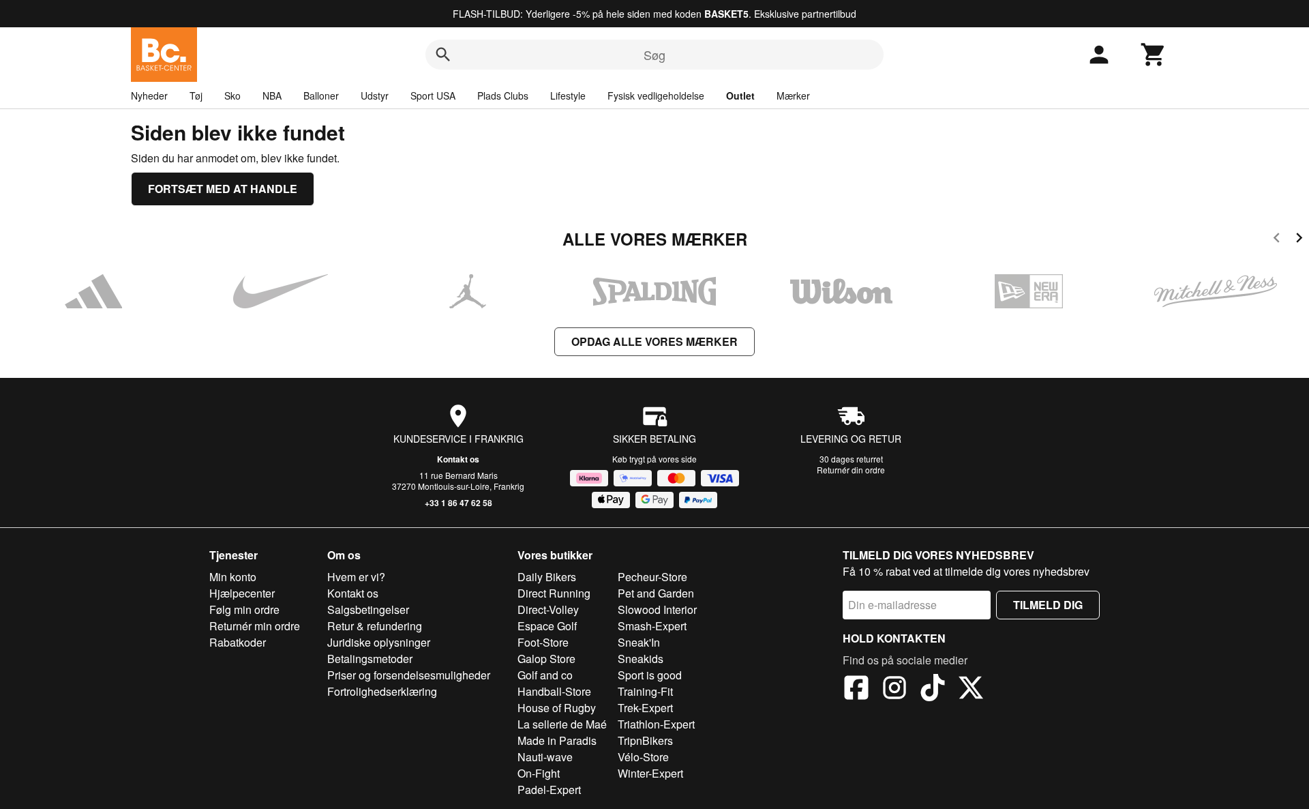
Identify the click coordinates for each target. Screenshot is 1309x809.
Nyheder (149, 95)
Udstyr (375, 95)
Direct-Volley (548, 609)
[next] (1299, 240)
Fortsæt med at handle (222, 188)
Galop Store (546, 658)
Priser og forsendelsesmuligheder (408, 675)
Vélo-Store (643, 757)
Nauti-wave (545, 757)
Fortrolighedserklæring (382, 691)
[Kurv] (1153, 54)
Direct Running (553, 593)
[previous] (1277, 240)
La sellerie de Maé (562, 724)
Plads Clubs (502, 95)
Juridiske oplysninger (378, 642)
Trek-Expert (645, 708)
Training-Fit (645, 691)
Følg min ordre (244, 609)
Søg (654, 54)
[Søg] (443, 55)
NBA (272, 95)
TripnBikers (645, 740)
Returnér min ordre (254, 626)
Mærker (793, 95)
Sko (232, 95)
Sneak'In (639, 642)
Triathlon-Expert (656, 724)
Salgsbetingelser (368, 609)
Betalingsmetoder (369, 658)
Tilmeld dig (1048, 605)
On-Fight (538, 773)
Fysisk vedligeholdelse (655, 95)
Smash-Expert (652, 626)
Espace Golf (547, 626)
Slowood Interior (657, 609)
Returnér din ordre (851, 469)
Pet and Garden (656, 593)
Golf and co (545, 675)
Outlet (740, 95)
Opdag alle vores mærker (654, 341)
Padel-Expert (549, 789)
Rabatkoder (237, 642)
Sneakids (640, 658)
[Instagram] (894, 689)
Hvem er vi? (356, 577)
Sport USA (432, 95)
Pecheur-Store (652, 577)
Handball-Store (554, 691)
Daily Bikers (546, 577)
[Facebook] (856, 689)
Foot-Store (543, 642)
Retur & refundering (374, 626)
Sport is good (650, 675)
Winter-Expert (650, 773)
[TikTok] (932, 689)
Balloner (321, 95)
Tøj (196, 95)
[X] (970, 689)
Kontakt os (458, 459)
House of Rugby (556, 708)
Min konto (232, 577)
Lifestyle (568, 95)
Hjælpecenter (242, 593)
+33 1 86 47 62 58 (458, 503)
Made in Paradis (557, 740)
